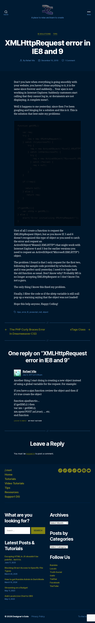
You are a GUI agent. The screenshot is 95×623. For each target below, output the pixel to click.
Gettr (52, 575)
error (24, 312)
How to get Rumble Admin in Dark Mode (24, 579)
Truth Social (56, 572)
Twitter (53, 579)
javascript (34, 312)
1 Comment (70, 60)
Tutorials (10, 479)
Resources (12, 492)
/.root (8, 470)
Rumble (53, 565)
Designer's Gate (21, 616)
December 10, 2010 (49, 60)
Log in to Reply (20, 421)
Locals (53, 568)
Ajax (19, 312)
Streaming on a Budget (16, 587)
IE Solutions (44, 34)
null (40, 312)
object (45, 312)
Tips (55, 34)
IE (28, 312)
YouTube (54, 586)
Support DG (12, 496)
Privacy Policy (38, 616)
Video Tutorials (14, 483)
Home (8, 474)
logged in (30, 453)
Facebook (55, 582)
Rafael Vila (30, 60)
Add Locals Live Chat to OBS (19, 596)
